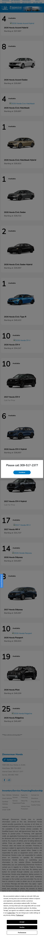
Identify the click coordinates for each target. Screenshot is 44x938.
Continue (22, 472)
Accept (22, 922)
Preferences (22, 932)
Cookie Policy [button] (11, 913)
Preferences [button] (19, 915)
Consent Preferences (1, 581)
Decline (22, 927)
